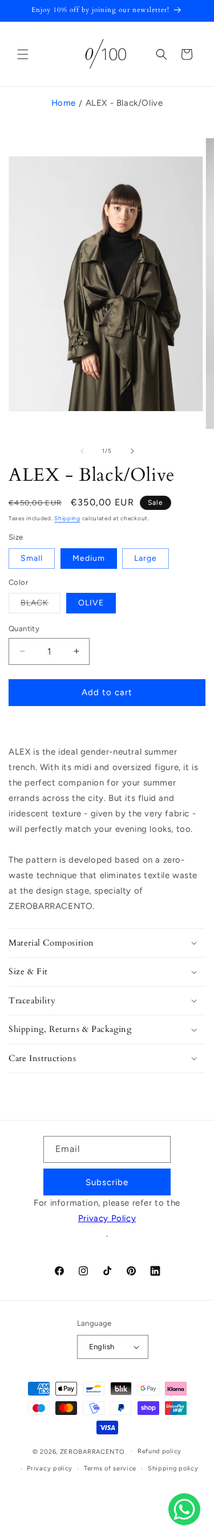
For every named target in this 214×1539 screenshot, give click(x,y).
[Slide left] (82, 451)
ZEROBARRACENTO (92, 1451)
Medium (88, 558)
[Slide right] (132, 451)
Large (145, 558)
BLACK (40, 605)
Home (63, 103)
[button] (22, 54)
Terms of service (110, 1468)
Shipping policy (173, 1468)
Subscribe (107, 1182)
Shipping (67, 518)
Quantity (24, 628)
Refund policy (159, 1451)
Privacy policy (49, 1468)
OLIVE (91, 603)
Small (32, 558)
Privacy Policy (107, 1218)
